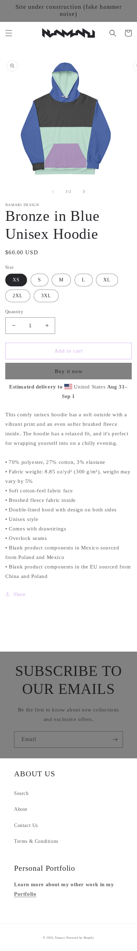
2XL (18, 295)
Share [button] (19, 594)
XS (16, 279)
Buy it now (69, 371)
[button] (9, 33)
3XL (46, 295)
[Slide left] (53, 191)
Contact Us (26, 825)
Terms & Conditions (36, 841)
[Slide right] (84, 191)
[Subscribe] (115, 739)
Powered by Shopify (80, 937)
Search (21, 793)
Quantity (14, 311)
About (20, 809)
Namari (60, 937)
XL (107, 279)
